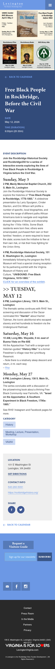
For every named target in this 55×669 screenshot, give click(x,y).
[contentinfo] (27, 601)
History (9, 424)
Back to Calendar (20, 76)
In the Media (27, 619)
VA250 (9, 442)
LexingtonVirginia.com (27, 649)
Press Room (27, 613)
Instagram (25, 586)
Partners (27, 624)
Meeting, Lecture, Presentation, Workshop (22, 433)
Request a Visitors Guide (18, 545)
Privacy (27, 630)
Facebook (16, 586)
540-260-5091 (15, 487)
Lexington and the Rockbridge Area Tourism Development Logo (13, 4)
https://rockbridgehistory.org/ (23, 492)
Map (7, 367)
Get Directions (17, 474)
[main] (27, 271)
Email (7, 586)
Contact (27, 607)
